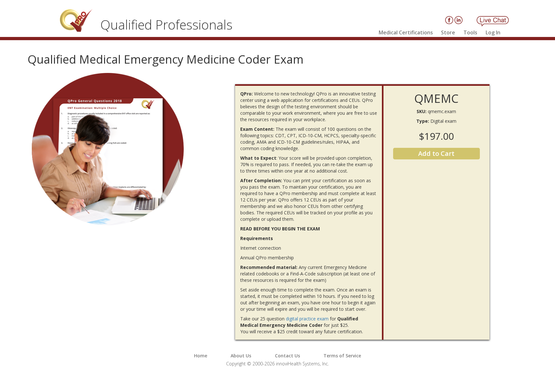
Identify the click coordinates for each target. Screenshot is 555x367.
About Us (241, 356)
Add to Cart (436, 153)
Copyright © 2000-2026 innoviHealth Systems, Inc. (277, 364)
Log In (493, 32)
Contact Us (287, 356)
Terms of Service (342, 356)
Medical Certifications (406, 32)
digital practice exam (307, 319)
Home (200, 356)
